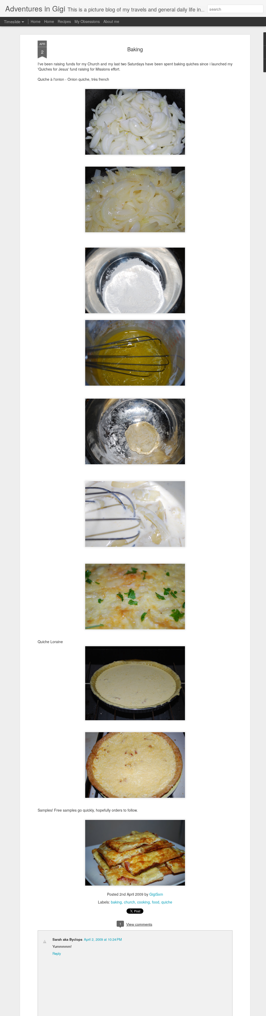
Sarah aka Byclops (67, 939)
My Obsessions (87, 21)
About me (111, 21)
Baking (135, 49)
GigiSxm (156, 894)
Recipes (64, 21)
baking (116, 902)
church (129, 902)
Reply (56, 953)
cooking (143, 902)
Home (36, 21)
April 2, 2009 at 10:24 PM (103, 939)
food (155, 902)
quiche (166, 902)
